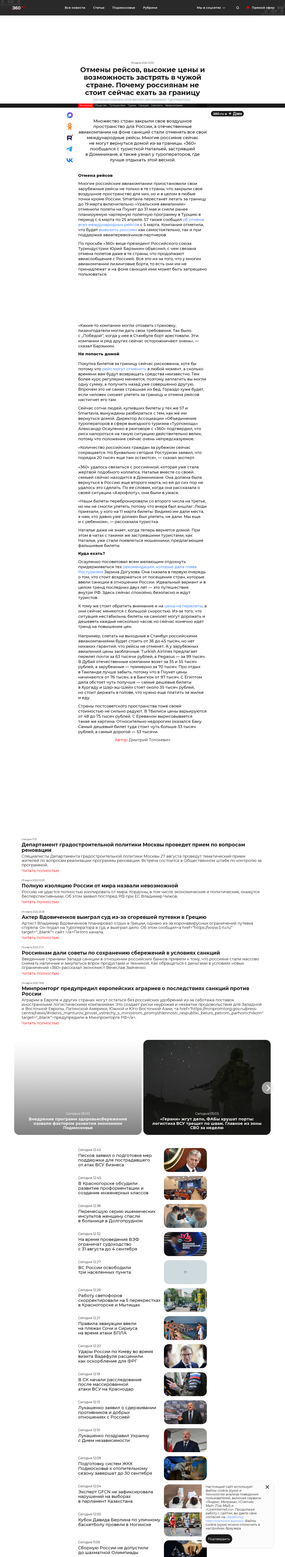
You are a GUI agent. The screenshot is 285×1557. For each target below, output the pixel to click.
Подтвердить (219, 1539)
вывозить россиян (117, 229)
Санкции (144, 105)
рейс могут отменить (124, 368)
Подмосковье (123, 8)
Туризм (132, 105)
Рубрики (150, 8)
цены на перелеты (183, 606)
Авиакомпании (174, 105)
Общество (101, 105)
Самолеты (157, 105)
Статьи (98, 8)
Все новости (75, 8)
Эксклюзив (85, 105)
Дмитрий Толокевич (149, 740)
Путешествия (117, 105)
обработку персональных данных (224, 1519)
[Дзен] (227, 113)
